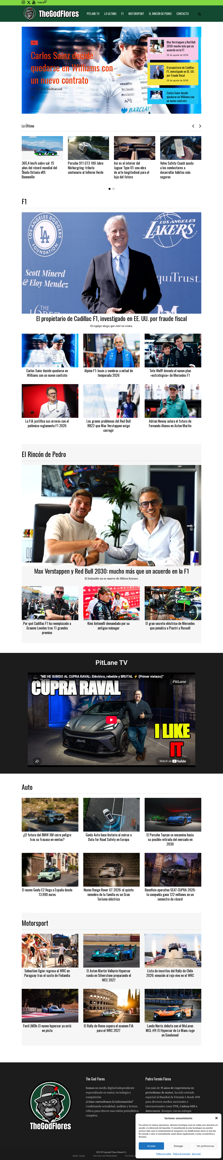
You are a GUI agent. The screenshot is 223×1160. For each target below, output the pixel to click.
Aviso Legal (196, 1153)
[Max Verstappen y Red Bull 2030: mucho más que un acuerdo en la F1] (111, 515)
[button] (216, 1118)
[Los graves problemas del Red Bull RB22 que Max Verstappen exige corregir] (111, 400)
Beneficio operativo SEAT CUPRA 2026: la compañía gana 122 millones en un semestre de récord (170, 894)
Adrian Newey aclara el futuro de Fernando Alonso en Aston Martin (170, 423)
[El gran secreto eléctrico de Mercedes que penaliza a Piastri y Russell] (173, 603)
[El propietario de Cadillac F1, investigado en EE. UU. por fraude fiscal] (111, 262)
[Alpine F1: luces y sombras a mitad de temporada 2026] (111, 350)
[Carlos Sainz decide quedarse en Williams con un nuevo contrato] (50, 350)
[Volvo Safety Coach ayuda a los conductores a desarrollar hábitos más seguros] (134, 148)
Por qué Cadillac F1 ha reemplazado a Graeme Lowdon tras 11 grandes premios (47, 628)
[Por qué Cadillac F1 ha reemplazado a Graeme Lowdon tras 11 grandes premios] (50, 603)
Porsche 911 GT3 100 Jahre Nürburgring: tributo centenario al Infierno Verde (39, 167)
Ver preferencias (205, 1146)
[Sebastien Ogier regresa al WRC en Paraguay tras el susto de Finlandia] (50, 950)
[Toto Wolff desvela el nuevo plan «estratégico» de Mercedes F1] (173, 350)
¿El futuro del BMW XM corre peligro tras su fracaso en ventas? (47, 837)
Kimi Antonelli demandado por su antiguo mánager (109, 625)
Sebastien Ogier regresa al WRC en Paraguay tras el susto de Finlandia (47, 973)
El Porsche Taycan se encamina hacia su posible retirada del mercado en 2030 (170, 839)
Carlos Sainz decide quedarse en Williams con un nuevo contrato (72, 67)
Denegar (178, 1146)
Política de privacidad (181, 1153)
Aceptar (151, 1146)
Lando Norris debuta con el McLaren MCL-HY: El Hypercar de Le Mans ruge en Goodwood (170, 1030)
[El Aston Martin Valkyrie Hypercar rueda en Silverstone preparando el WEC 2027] (111, 950)
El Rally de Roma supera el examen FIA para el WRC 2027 (108, 1028)
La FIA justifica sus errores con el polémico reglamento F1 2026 (47, 423)
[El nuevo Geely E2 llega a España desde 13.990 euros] (50, 869)
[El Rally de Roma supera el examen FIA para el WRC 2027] (111, 1005)
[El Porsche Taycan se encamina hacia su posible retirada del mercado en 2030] (173, 814)
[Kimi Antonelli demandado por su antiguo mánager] (111, 603)
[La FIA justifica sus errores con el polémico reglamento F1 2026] (50, 400)
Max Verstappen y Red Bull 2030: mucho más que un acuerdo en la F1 (111, 570)
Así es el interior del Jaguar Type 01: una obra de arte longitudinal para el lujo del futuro (85, 169)
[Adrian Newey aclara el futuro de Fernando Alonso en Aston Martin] (173, 400)
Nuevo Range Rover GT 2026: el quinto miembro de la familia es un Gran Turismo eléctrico (109, 894)
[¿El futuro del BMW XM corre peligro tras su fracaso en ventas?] (50, 814)
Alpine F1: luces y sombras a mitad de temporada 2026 (108, 373)
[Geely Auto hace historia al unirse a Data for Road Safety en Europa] (111, 814)
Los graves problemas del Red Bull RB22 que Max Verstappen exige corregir (109, 425)
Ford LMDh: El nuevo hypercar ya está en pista (47, 1028)
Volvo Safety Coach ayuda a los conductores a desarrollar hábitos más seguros (130, 169)
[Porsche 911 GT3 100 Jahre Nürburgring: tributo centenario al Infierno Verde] (42, 148)
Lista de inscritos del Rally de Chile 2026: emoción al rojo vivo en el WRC (170, 973)
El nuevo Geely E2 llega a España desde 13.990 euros (47, 892)
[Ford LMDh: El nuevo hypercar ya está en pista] (50, 1005)
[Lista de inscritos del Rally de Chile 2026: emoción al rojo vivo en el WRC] (173, 950)
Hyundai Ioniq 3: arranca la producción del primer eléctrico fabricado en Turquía (177, 169)
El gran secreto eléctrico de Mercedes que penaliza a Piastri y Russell (170, 625)
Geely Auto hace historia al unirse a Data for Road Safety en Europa (109, 837)
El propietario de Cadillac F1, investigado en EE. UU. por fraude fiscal (111, 318)
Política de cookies (163, 1153)
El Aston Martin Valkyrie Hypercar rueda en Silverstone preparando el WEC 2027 (108, 975)
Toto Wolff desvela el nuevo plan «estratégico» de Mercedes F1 (170, 373)
